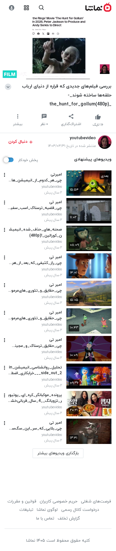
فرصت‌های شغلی (96, 501)
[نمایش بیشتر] (9, 86)
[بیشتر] (4, 175)
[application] (58, 48)
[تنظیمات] (11, 8)
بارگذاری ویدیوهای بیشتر (58, 453)
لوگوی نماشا (47, 510)
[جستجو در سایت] (41, 8)
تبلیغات (26, 510)
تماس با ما (45, 518)
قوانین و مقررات (21, 501)
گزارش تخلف (69, 518)
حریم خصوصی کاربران (58, 501)
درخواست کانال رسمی (80, 510)
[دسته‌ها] (27, 8)
